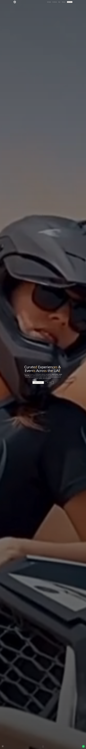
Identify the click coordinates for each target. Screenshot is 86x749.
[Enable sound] (3, 746)
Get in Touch (49, 382)
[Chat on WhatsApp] (83, 746)
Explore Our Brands (38, 382)
